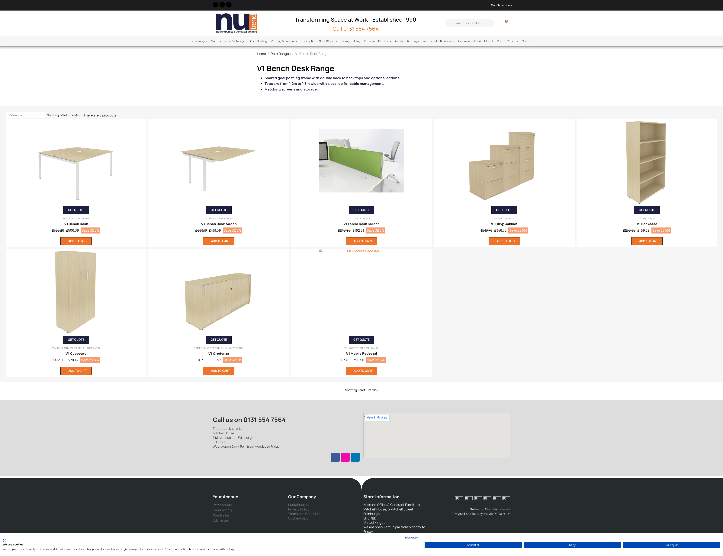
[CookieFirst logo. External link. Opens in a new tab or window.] (4, 540)
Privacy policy (411, 537)
